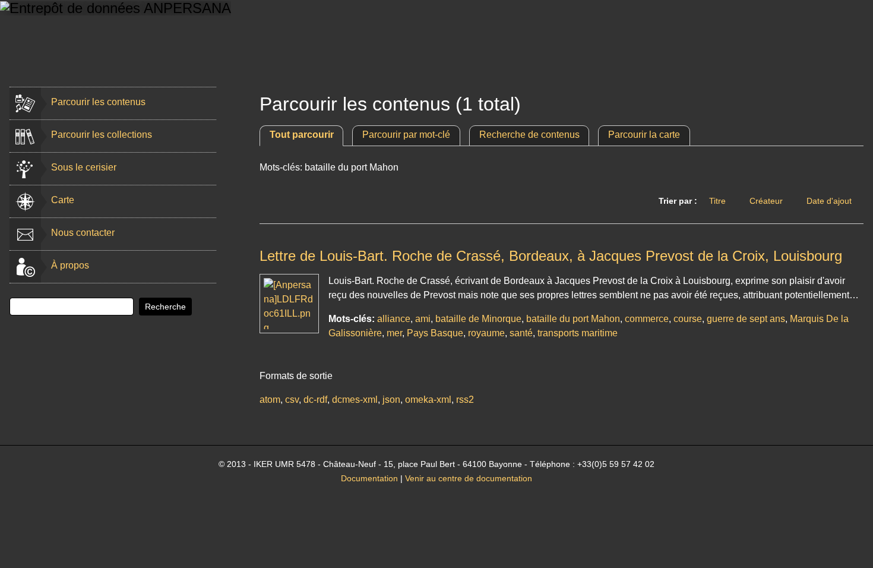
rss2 (465, 400)
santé (521, 333)
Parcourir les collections (101, 135)
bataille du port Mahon (573, 319)
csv (292, 400)
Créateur (766, 201)
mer (394, 333)
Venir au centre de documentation (468, 478)
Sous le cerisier (83, 167)
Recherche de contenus (529, 135)
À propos (70, 265)
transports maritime (577, 333)
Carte (62, 200)
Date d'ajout (829, 201)
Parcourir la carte (644, 135)
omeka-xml (428, 400)
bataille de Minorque (478, 319)
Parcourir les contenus (98, 102)
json (391, 400)
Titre (717, 201)
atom (270, 400)
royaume (486, 333)
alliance (393, 319)
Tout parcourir (302, 135)
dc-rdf (315, 400)
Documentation (369, 478)
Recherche (165, 306)
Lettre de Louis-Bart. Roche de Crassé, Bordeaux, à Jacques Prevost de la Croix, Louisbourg (551, 256)
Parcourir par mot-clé (406, 135)
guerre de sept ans (746, 319)
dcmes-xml (355, 400)
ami (423, 319)
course (687, 319)
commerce (647, 319)
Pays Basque (435, 333)
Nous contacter (83, 233)
